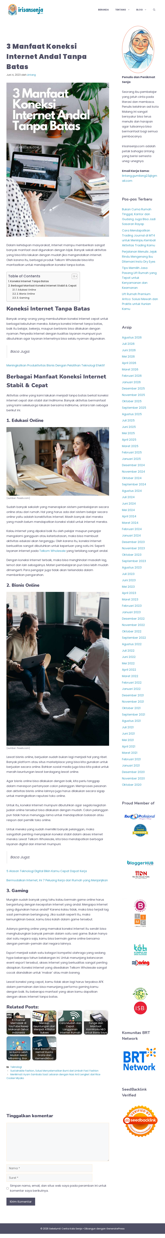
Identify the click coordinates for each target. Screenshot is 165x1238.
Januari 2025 (131, 459)
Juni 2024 (129, 503)
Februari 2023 (132, 606)
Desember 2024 (133, 465)
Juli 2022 (128, 651)
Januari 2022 (131, 689)
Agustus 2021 (131, 721)
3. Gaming (23, 297)
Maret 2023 (130, 599)
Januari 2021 (131, 765)
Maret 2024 (130, 523)
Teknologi (16, 1067)
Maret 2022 (130, 676)
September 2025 (134, 408)
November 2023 (133, 548)
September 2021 (133, 714)
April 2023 (129, 593)
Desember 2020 (133, 772)
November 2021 (133, 702)
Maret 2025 (130, 446)
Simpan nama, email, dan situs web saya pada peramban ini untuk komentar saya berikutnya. (58, 1188)
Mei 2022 (128, 663)
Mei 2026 (128, 356)
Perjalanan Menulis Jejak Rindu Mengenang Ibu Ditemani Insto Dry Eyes (139, 256)
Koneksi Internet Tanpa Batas (29, 281)
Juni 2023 (129, 580)
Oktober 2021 (131, 708)
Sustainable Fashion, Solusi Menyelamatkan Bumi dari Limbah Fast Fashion (54, 1070)
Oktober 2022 (131, 631)
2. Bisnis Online (26, 293)
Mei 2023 (128, 587)
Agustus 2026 (132, 337)
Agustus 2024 (132, 491)
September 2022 (134, 638)
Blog (139, 9)
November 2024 (133, 472)
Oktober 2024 (132, 478)
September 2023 (134, 561)
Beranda (103, 9)
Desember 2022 (133, 619)
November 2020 (133, 778)
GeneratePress (115, 1228)
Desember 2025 (133, 388)
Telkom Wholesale (52, 551)
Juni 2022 (129, 657)
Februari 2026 (132, 376)
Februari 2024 (132, 529)
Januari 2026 (131, 382)
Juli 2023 (128, 574)
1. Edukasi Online (26, 289)
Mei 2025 (128, 433)
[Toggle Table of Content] (73, 276)
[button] (154, 10)
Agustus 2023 (132, 567)
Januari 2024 (131, 535)
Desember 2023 (133, 542)
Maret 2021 (129, 753)
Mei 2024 (128, 510)
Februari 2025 (132, 452)
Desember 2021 (133, 695)
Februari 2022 (132, 682)
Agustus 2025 (132, 414)
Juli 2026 (128, 344)
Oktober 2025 (132, 401)
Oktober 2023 (131, 555)
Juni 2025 (129, 427)
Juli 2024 (128, 497)
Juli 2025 (128, 420)
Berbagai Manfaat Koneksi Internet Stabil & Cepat (44, 285)
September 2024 (134, 484)
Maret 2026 (130, 369)
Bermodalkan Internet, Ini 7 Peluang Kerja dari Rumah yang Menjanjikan (57, 880)
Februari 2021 (131, 759)
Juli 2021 (128, 727)
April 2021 (128, 746)
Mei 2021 (128, 740)
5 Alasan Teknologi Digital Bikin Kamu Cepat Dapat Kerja (46, 871)
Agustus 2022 (132, 644)
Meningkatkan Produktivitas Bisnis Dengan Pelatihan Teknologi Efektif (55, 365)
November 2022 (133, 625)
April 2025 (129, 440)
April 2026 (129, 363)
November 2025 (133, 395)
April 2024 (129, 516)
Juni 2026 (129, 350)
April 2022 (129, 670)
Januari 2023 (131, 612)
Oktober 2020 (131, 785)
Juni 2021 (128, 734)
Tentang (120, 9)
